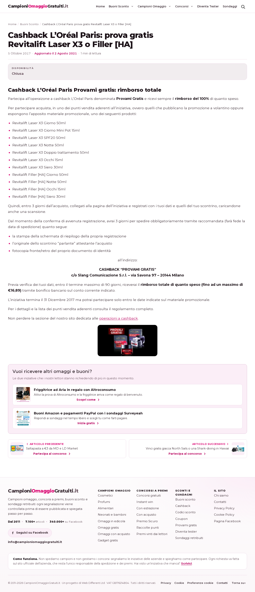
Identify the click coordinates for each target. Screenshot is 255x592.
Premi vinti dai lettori (151, 534)
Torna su (239, 582)
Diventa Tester (208, 6)
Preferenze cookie (200, 582)
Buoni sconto (185, 499)
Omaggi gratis (108, 527)
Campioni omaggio (114, 490)
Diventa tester (186, 531)
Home (100, 6)
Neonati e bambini (112, 514)
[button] (243, 6)
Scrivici (186, 563)
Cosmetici (105, 495)
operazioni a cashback (118, 318)
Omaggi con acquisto (114, 534)
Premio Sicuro (147, 521)
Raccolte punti (147, 527)
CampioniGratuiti (43, 491)
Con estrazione (147, 508)
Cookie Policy (224, 514)
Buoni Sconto (119, 6)
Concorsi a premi (152, 490)
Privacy (166, 582)
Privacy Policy (224, 508)
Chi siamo (221, 495)
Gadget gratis (108, 540)
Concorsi (181, 6)
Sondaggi (230, 6)
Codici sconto (185, 512)
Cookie (179, 582)
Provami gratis (186, 525)
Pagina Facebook (227, 521)
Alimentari (105, 508)
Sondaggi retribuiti (189, 538)
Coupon (181, 519)
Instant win (144, 502)
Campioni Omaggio (152, 6)
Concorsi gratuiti (148, 495)
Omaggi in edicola (111, 521)
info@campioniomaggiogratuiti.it (35, 542)
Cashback (182, 506)
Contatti (220, 502)
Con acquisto (146, 514)
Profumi (104, 502)
